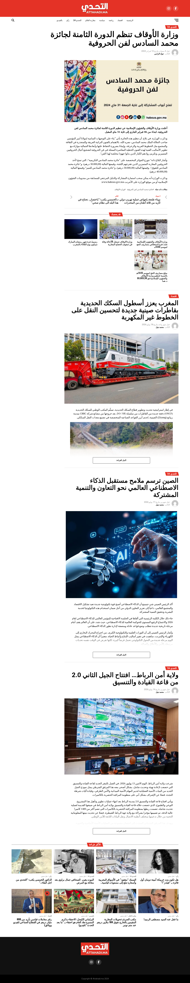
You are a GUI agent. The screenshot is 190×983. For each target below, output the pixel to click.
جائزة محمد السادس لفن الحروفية (140, 190)
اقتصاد (120, 20)
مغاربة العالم (90, 20)
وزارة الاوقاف (119, 190)
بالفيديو (59, 20)
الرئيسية (130, 20)
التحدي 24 (77, 20)
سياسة (102, 20)
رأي (67, 20)
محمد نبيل (160, 327)
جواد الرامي (159, 54)
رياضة (111, 20)
